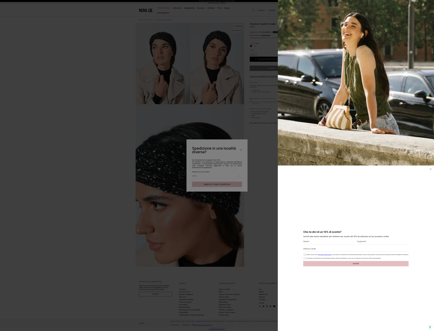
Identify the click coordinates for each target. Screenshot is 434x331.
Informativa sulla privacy (325, 254)
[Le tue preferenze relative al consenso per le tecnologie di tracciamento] (430, 327)
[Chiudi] (430, 169)
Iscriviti (356, 263)
